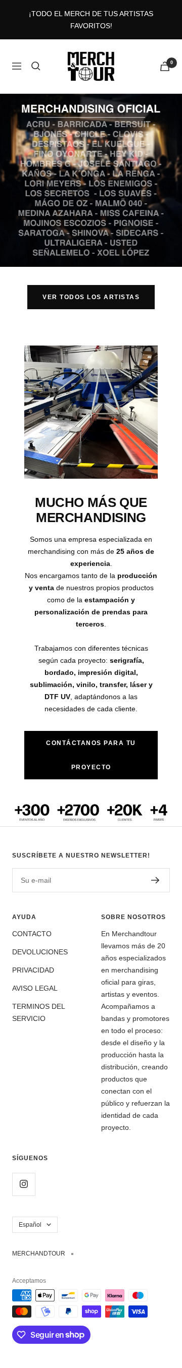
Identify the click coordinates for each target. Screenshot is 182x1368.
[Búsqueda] (35, 66)
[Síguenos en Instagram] (23, 1184)
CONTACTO (32, 934)
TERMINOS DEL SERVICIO (38, 1012)
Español (30, 1224)
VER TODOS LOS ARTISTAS (91, 297)
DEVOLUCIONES (40, 952)
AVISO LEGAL (35, 988)
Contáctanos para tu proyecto (91, 755)
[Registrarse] (155, 880)
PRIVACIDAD (33, 970)
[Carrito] (165, 66)
